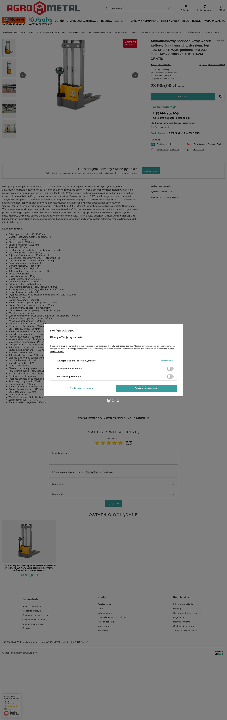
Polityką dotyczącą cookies (120, 346)
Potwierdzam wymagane (81, 388)
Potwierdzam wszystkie (146, 388)
